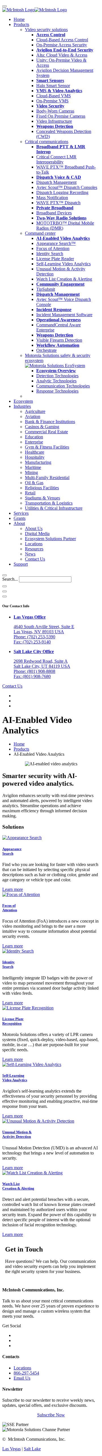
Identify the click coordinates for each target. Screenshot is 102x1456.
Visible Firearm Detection (59, 340)
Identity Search (49, 253)
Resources (34, 548)
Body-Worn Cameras (55, 111)
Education (34, 436)
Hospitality (34, 457)
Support (21, 564)
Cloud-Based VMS (53, 95)
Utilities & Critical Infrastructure (53, 508)
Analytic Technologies (56, 380)
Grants (20, 518)
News (30, 554)
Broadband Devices (54, 212)
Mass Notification (52, 197)
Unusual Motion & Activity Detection (17, 1134)
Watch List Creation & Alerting (64, 279)
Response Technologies (57, 391)
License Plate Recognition (13, 1021)
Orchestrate (46, 350)
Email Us (22, 1378)
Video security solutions (46, 29)
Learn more (12, 889)
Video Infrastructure (54, 121)
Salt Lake (32, 1448)
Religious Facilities (42, 487)
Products (21, 24)
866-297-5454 (26, 1373)
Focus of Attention (52, 248)
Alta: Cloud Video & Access (61, 55)
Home (19, 19)
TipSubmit (45, 289)
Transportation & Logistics (49, 503)
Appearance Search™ (56, 243)
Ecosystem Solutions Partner (50, 538)
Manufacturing (38, 462)
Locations (33, 543)
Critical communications (46, 141)
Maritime (33, 467)
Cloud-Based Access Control (62, 39)
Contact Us (35, 559)
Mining (31, 472)
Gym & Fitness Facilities (47, 447)
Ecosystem (23, 401)
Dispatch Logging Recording (62, 192)
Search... (10, 579)
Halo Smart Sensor (53, 85)
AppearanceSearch (12, 851)
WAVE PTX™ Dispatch (58, 202)
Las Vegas (11, 1448)
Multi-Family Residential (47, 477)
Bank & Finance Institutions (50, 421)
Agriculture (35, 411)
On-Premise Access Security (61, 44)
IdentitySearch (8, 964)
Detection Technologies (57, 375)
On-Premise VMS (52, 100)
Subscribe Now (51, 1414)
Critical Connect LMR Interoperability (56, 159)
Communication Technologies (63, 386)
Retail (30, 492)
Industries (22, 406)
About (19, 523)
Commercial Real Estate (46, 431)
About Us (33, 528)
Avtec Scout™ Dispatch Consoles (66, 187)
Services (21, 513)
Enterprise (34, 442)
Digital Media (37, 533)
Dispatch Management (56, 182)
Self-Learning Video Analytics (63, 263)
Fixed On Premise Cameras (60, 116)
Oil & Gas (34, 482)
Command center (40, 233)
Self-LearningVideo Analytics (14, 1077)
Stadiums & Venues (42, 498)
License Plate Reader (55, 258)
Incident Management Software (64, 314)
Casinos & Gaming (42, 426)
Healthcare (34, 452)
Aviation (32, 416)
